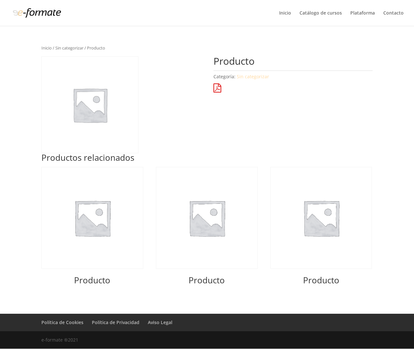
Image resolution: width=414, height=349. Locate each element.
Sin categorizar (69, 48)
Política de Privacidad (115, 322)
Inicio (285, 13)
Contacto (393, 13)
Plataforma (362, 13)
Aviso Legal (160, 322)
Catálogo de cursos (321, 13)
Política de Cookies (62, 322)
